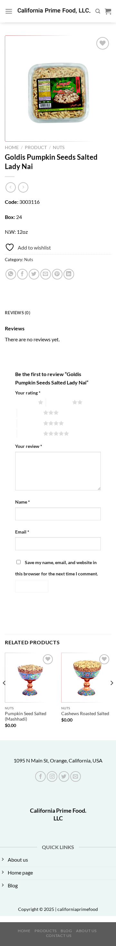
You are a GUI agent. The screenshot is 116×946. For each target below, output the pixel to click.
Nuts (58, 147)
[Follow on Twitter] (64, 776)
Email (22, 531)
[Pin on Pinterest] (57, 274)
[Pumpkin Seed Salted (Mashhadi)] (30, 678)
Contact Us (59, 935)
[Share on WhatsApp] (10, 274)
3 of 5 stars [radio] (30, 412)
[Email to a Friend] (45, 274)
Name (22, 502)
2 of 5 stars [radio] (59, 402)
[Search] (97, 11)
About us (86, 930)
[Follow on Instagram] (52, 776)
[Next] (111, 696)
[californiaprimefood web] (53, 11)
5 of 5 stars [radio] (30, 433)
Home (12, 147)
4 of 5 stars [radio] (30, 423)
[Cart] (108, 11)
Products (45, 930)
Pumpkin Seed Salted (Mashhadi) (25, 716)
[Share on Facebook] (22, 274)
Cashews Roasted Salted (85, 713)
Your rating (28, 392)
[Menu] (9, 11)
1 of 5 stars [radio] (25, 402)
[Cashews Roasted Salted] (86, 678)
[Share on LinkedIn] (68, 274)
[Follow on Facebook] (40, 776)
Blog (66, 930)
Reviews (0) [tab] (17, 312)
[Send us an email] (75, 776)
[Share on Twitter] (34, 274)
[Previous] (4, 696)
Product (36, 147)
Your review (28, 446)
